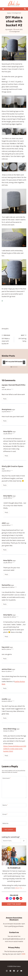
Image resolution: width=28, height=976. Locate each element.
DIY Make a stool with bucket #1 (6, 340)
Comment (7, 778)
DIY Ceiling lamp (22, 338)
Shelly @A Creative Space (12, 466)
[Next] (24, 362)
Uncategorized (15, 31)
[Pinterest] (10, 970)
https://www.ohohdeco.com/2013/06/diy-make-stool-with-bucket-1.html (14, 748)
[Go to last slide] (4, 362)
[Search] (24, 841)
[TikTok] (17, 970)
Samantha (6, 585)
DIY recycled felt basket (14, 361)
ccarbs (4, 699)
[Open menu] (3, 9)
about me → (19, 888)
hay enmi (5, 647)
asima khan (7, 669)
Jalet (4, 523)
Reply (4, 399)
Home (9, 13)
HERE (23, 954)
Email (5, 814)
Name (5, 805)
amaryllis (9, 29)
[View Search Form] (24, 8)
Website (5, 823)
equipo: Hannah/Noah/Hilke (13, 385)
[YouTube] (21, 970)
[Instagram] (6, 970)
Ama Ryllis (7, 431)
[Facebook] (14, 970)
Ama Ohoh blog (9, 729)
